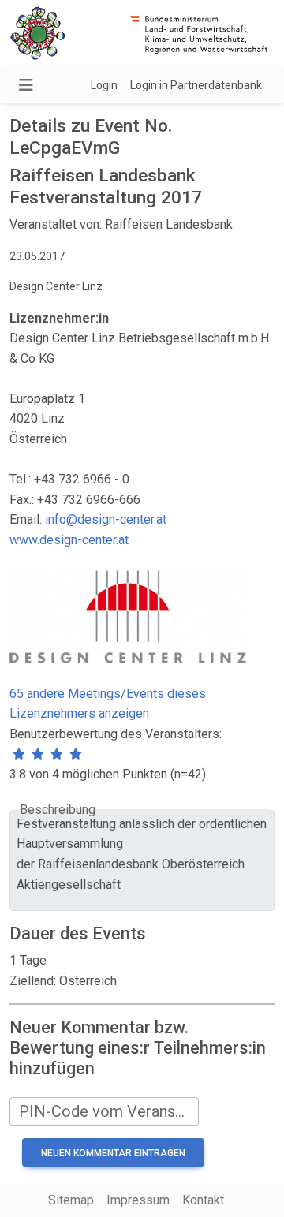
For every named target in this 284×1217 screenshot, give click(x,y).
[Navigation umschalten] (26, 85)
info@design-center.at (105, 519)
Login (104, 85)
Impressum (138, 1200)
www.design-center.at (69, 539)
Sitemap (71, 1200)
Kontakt (203, 1200)
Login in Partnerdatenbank (196, 85)
